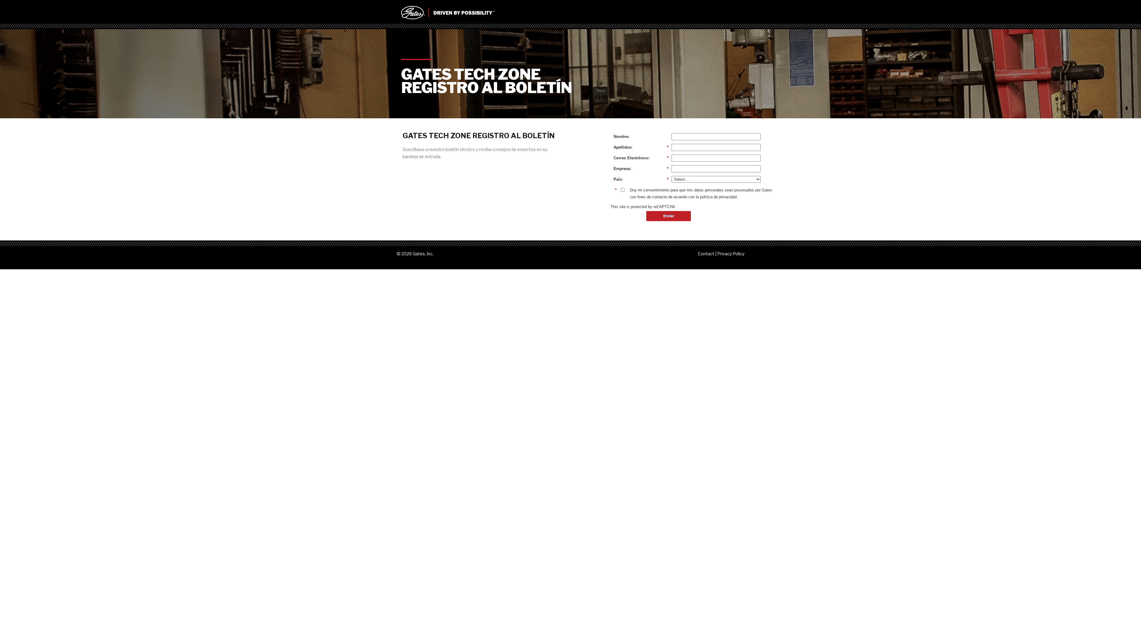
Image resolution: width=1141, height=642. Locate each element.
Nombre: (621, 136)
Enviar (668, 215)
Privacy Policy (730, 253)
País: (641, 179)
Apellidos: (641, 147)
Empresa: (641, 168)
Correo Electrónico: (641, 158)
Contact (706, 253)
